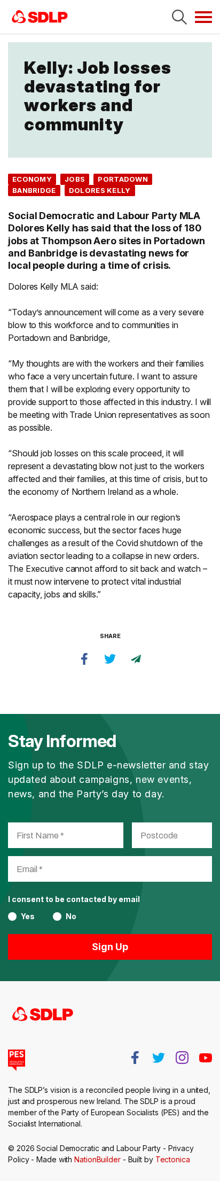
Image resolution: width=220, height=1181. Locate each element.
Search (179, 17)
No (71, 916)
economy (32, 179)
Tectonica (172, 1159)
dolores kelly (100, 190)
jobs (75, 179)
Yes (28, 916)
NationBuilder (97, 1159)
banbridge (34, 190)
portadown (123, 179)
